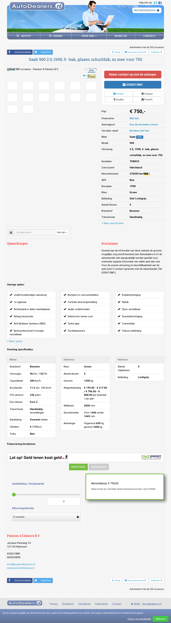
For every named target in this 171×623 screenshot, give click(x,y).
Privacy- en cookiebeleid (139, 619)
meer (139, 137)
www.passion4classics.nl (20, 567)
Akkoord (160, 618)
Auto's (26, 36)
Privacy (54, 603)
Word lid (121, 36)
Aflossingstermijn (23, 508)
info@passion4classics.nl (21, 564)
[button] (13, 69)
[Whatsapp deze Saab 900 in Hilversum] (58, 580)
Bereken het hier (139, 130)
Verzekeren (84, 603)
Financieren (101, 603)
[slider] (14, 494)
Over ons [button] (88, 36)
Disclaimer (68, 603)
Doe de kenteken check (144, 124)
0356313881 (134, 84)
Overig (57, 36)
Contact (149, 36)
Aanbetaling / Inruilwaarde (28, 483)
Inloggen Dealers (145, 10)
